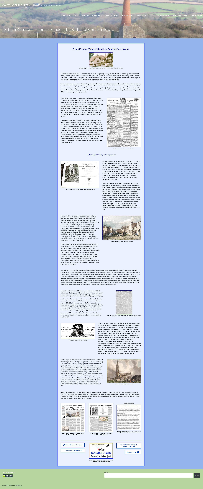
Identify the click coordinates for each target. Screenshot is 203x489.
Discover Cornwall (164, 15)
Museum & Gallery (112, 15)
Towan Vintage (196, 15)
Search (106, 472)
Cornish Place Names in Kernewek (92, 15)
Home (63, 15)
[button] (73, 445)
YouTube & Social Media (181, 15)
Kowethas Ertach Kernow (18, 5)
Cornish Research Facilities (145, 15)
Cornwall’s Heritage (127, 15)
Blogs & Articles (73, 15)
